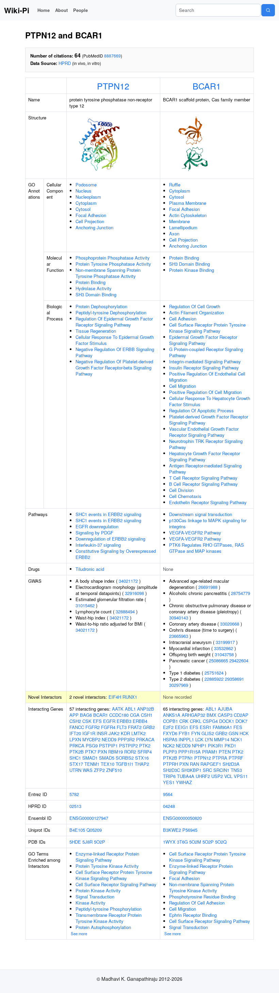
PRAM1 (209, 751)
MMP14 (221, 739)
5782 (74, 794)
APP (74, 715)
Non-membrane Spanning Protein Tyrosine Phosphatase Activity (108, 273)
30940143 (178, 617)
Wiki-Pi (16, 10)
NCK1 (236, 739)
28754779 (240, 593)
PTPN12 (113, 86)
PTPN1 (186, 758)
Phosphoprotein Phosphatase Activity (113, 257)
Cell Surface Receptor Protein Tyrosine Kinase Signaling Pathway (207, 327)
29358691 (234, 679)
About (61, 10)
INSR (102, 733)
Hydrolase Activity (94, 288)
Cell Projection (90, 221)
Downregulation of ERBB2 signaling (110, 538)
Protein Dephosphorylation (101, 306)
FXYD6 (170, 733)
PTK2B (76, 751)
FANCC (76, 727)
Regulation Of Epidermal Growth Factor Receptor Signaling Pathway (114, 321)
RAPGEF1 (210, 764)
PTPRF (236, 758)
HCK (244, 733)
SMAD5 (106, 758)
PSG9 (92, 745)
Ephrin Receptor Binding (193, 915)
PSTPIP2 (128, 745)
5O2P (99, 842)
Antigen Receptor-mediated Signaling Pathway (205, 468)
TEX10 (107, 764)
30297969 (178, 685)
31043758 (224, 654)
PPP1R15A (189, 751)
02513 (75, 806)
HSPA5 (170, 739)
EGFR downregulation (97, 526)
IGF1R (88, 733)
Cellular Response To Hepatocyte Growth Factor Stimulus (209, 401)
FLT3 (122, 727)
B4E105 (77, 830)
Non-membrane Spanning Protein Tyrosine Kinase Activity (201, 887)
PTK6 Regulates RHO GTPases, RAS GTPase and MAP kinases (206, 548)
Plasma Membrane (187, 203)
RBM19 (115, 751)
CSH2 (75, 721)
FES (237, 727)
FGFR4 (108, 727)
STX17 (76, 764)
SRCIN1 (221, 770)
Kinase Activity (90, 902)
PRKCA (76, 745)
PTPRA (219, 758)
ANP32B (145, 709)
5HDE (75, 842)
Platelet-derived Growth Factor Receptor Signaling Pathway (208, 419)
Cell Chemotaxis (185, 496)
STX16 (142, 758)
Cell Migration (182, 386)
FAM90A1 (222, 727)
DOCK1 (226, 721)
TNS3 (236, 770)
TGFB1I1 (124, 764)
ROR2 (130, 751)
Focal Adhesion (91, 215)
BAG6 (86, 715)
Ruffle (174, 184)
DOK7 (241, 721)
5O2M (195, 842)
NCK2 (169, 745)
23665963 (178, 636)
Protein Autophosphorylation (103, 927)
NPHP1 (199, 745)
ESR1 (205, 727)
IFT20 (75, 733)
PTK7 (90, 751)
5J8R (87, 842)
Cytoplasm (86, 203)
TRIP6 (169, 776)
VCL (228, 776)
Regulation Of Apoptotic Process (201, 410)
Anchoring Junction (94, 227)
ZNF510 (114, 770)
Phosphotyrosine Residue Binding (202, 896)
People (80, 10)
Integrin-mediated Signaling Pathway (205, 361)
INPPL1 (186, 739)
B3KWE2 (172, 830)
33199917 (225, 642)
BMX (211, 715)
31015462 (85, 605)
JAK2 (114, 733)
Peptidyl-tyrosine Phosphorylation (109, 909)
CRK (183, 721)
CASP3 (225, 715)
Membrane (179, 221)
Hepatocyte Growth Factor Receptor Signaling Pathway (204, 456)
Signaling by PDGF (94, 532)
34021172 (128, 581)
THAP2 (142, 764)
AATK (118, 709)
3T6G (182, 842)
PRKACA (145, 739)
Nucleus (84, 190)
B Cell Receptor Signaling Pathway (203, 484)
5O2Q (221, 842)
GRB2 (149, 727)
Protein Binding (90, 282)
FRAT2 (135, 727)
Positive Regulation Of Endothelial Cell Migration (207, 376)
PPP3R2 (126, 739)
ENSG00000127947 (88, 818)
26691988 (207, 587)
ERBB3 (124, 721)
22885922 (214, 679)
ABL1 (130, 709)
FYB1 (184, 733)
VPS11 (241, 776)
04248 (169, 806)
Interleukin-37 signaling (98, 545)
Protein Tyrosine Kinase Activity (107, 866)
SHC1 (75, 758)
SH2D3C (171, 770)
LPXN (75, 739)
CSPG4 (210, 721)
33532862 (223, 648)
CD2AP (241, 715)
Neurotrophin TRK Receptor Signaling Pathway (206, 444)
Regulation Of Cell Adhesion (197, 902)
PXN (102, 751)
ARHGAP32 (193, 715)
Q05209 (94, 830)
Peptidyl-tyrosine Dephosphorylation (111, 312)
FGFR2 (92, 727)
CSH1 (146, 715)
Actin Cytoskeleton (188, 215)
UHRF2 (203, 776)
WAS (88, 770)
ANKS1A (171, 715)
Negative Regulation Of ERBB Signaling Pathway (115, 352)
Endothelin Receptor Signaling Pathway (208, 502)
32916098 (134, 593)
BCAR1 (207, 86)
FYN (195, 733)
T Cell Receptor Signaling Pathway (203, 478)
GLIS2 (207, 733)
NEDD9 (109, 739)
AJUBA (225, 709)
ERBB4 (140, 721)
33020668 (229, 623)
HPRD (65, 63)
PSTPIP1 (108, 745)
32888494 (125, 611)
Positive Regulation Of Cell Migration (205, 392)
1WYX (169, 842)
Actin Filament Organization (196, 312)
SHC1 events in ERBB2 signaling (108, 514)
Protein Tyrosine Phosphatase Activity (113, 264)
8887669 (112, 56)
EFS (97, 721)
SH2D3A (231, 764)
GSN (233, 733)
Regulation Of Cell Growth (194, 306)
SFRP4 (144, 751)
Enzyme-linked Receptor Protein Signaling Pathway (107, 856)
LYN (209, 739)
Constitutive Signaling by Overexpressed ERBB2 (116, 554)
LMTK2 (138, 733)
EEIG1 (181, 727)
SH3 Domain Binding (96, 294)
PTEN (225, 751)
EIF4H (115, 697)
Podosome (86, 184)
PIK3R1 (215, 745)
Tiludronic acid (90, 569)
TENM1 (91, 764)
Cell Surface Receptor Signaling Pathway (116, 884)
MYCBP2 (91, 739)
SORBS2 (125, 758)
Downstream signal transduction (200, 514)
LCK (199, 739)
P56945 (189, 830)
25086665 (218, 660)
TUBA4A (185, 776)
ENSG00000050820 (182, 818)
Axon (174, 233)
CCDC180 (119, 715)
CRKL (195, 721)
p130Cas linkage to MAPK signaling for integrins (207, 523)
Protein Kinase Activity (98, 890)
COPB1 (170, 721)
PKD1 (230, 745)
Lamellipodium (183, 227)
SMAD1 (90, 758)
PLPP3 (170, 751)
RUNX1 (129, 697)
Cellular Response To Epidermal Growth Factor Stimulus (115, 340)
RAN (194, 764)
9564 (168, 794)
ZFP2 (99, 770)
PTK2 (144, 745)
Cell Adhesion (182, 318)
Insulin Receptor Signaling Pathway (204, 367)
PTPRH (170, 764)
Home (43, 10)
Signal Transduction (95, 896)
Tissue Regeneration (96, 331)
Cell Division (181, 490)
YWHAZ (184, 782)
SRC (207, 770)
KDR (125, 733)
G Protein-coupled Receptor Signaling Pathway (206, 352)
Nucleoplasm (88, 197)
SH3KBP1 (191, 770)
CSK (87, 721)
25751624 (214, 672)
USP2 (217, 776)
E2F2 (168, 727)
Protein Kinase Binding (191, 270)
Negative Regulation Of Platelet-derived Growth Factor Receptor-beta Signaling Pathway (114, 367)
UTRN (75, 770)
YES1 (169, 782)
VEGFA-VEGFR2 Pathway (195, 532)
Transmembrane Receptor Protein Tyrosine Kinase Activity (109, 918)
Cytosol (83, 209)
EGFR (109, 721)
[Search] (268, 10)
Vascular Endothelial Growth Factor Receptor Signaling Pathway (204, 432)
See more (79, 933)
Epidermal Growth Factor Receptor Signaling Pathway (203, 340)
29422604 (238, 660)
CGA (135, 715)
